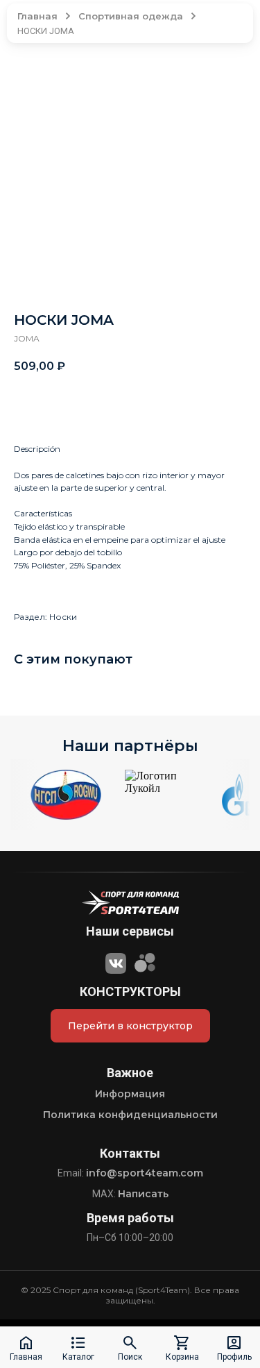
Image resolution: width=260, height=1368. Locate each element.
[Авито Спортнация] (145, 961)
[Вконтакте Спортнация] (115, 961)
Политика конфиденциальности (130, 1114)
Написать (143, 1194)
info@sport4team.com (144, 1173)
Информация (130, 1094)
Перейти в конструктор (130, 1026)
